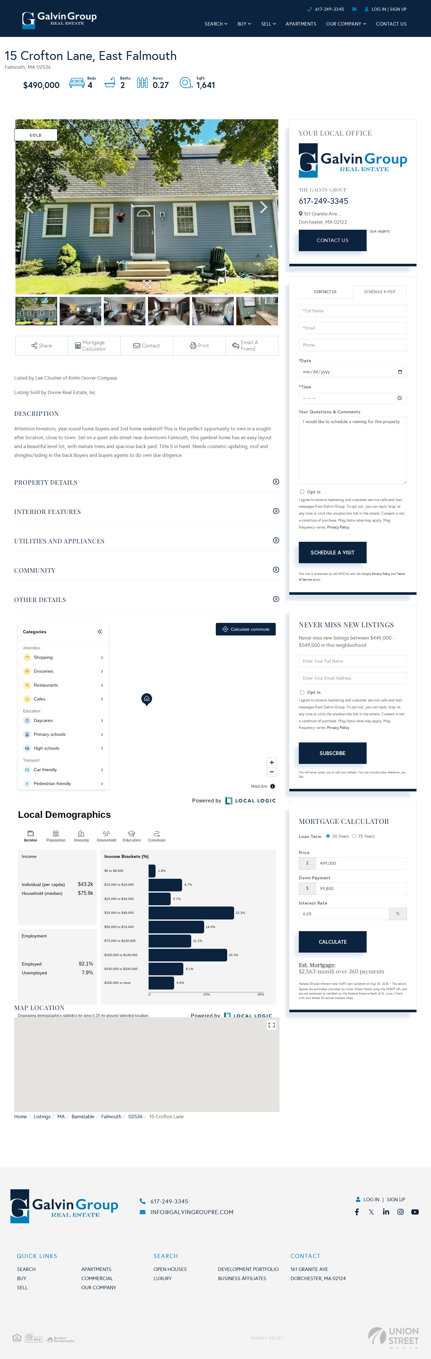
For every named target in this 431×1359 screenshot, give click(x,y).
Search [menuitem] (214, 24)
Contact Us (332, 240)
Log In (379, 9)
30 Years (340, 836)
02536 (135, 1117)
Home (20, 1117)
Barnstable (83, 1117)
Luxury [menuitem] (163, 1278)
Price (304, 852)
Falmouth (111, 1117)
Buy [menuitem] (242, 24)
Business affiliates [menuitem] (242, 1278)
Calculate (333, 941)
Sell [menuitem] (266, 24)
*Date (305, 360)
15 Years (366, 836)
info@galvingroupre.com (192, 1212)
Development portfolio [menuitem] (248, 1269)
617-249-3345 (329, 9)
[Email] (300, 9)
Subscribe (332, 753)
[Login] (305, 9)
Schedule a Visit (379, 292)
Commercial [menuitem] (97, 1278)
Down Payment (315, 878)
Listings (42, 1117)
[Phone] (295, 9)
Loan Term (310, 836)
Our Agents (380, 231)
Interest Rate (313, 903)
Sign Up (398, 9)
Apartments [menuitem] (301, 24)
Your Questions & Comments (329, 412)
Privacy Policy (338, 527)
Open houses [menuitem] (170, 1269)
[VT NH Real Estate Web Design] (351, 1338)
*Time (305, 387)
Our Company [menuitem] (344, 24)
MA (61, 1117)
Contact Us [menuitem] (391, 24)
